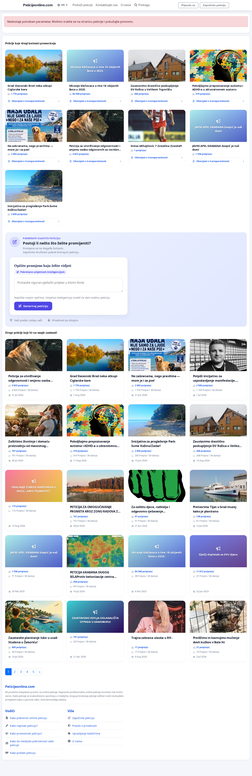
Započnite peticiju (214, 5)
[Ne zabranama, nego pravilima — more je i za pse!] (33, 138)
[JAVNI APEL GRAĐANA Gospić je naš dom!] (218, 138)
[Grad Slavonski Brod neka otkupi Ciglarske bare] (33, 77)
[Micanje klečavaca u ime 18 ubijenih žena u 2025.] (95, 77)
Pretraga (144, 5)
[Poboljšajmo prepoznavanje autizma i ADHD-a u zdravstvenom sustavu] (218, 77)
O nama (126, 5)
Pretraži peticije (83, 5)
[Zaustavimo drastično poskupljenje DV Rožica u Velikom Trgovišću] (156, 77)
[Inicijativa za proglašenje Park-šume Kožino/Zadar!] (33, 198)
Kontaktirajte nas (107, 5)
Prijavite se (188, 5)
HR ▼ (64, 5)
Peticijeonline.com (38, 5)
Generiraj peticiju (35, 306)
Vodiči (10, 711)
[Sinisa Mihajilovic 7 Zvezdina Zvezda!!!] (156, 136)
